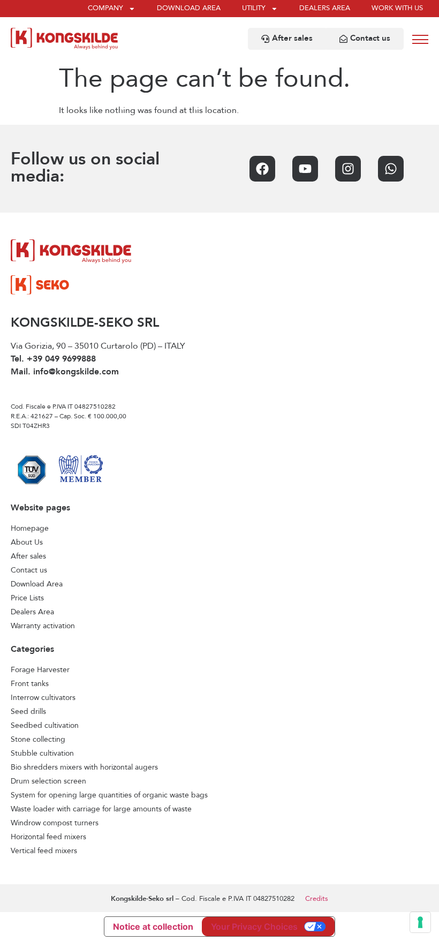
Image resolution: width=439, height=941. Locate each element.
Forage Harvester (40, 670)
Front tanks (30, 684)
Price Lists (27, 598)
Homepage (30, 528)
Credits (316, 898)
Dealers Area (32, 612)
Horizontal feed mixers (48, 837)
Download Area (37, 584)
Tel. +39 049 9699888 (53, 359)
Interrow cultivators (43, 698)
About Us (27, 542)
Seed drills (28, 712)
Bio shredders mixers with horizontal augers (84, 767)
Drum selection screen (48, 781)
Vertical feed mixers (44, 851)
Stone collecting (38, 739)
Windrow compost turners (55, 823)
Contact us (29, 570)
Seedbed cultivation (45, 725)
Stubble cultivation (42, 753)
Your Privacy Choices (254, 926)
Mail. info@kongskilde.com (65, 372)
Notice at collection (153, 926)
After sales (28, 556)
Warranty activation (43, 626)
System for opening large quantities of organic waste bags (109, 795)
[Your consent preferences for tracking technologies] (420, 922)
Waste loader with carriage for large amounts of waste (101, 809)
